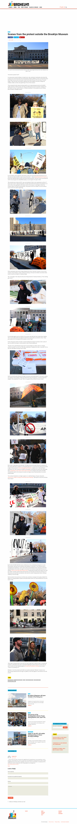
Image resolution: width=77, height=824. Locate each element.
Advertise (43, 812)
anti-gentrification (18, 680)
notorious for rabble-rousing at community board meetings (20, 477)
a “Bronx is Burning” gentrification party (19, 570)
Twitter (59, 812)
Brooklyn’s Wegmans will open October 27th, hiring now (37, 696)
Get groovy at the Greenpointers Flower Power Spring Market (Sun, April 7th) (36, 716)
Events (10, 7)
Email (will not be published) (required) (15, 776)
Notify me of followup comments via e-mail (17, 801)
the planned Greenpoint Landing (32, 666)
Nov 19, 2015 (14, 757)
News (15, 7)
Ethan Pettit (14, 756)
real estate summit (11, 681)
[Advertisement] (38, 20)
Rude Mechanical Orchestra (41, 177)
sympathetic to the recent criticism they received (20, 470)
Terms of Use (51, 821)
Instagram (60, 813)
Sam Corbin (11, 40)
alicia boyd (10, 680)
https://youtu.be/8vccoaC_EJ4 (13, 764)
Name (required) (11, 771)
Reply (9, 766)
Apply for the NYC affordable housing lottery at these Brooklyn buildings (36, 735)
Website (9, 781)
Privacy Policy (57, 821)
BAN (24, 680)
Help (42, 814)
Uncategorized (30, 731)
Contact (42, 813)
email (22, 37)
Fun (19, 7)
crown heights (37, 680)
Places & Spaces (33, 7)
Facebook (60, 811)
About (42, 811)
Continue (29, 705)
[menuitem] (10, 7)
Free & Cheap (24, 7)
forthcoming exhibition (25, 468)
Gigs (40, 7)
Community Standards (65, 821)
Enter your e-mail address (57, 725)
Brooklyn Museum (29, 680)
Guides (54, 734)
